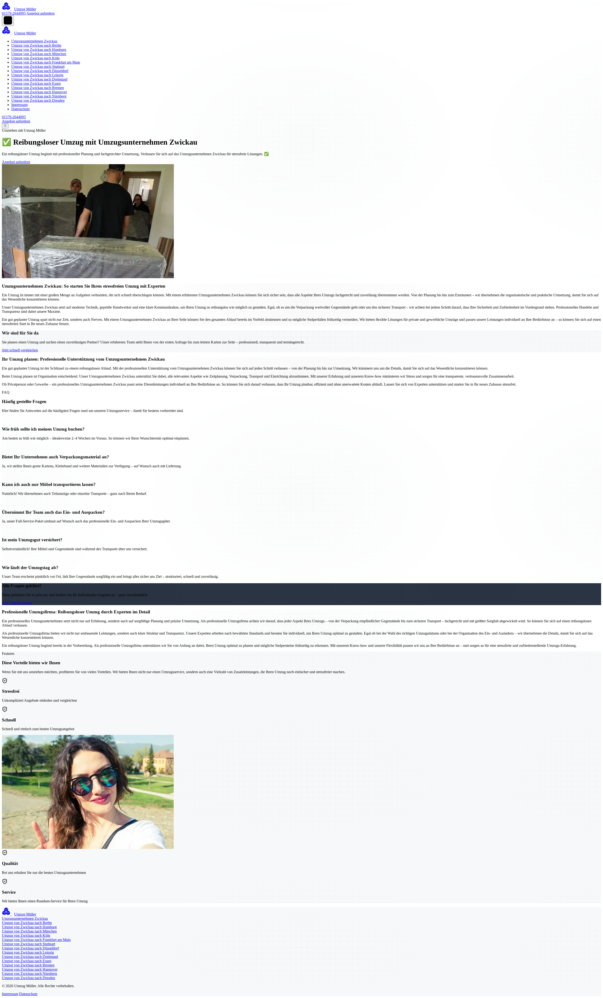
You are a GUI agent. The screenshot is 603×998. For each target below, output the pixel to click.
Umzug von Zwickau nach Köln (35, 58)
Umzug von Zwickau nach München (38, 54)
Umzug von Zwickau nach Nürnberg (38, 96)
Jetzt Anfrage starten (17, 603)
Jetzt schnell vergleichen (20, 350)
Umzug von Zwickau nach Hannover (39, 92)
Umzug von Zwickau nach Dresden (38, 100)
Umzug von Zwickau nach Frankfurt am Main (45, 62)
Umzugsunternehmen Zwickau (34, 41)
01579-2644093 (14, 13)
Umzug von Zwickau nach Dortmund (39, 79)
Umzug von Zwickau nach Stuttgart (38, 67)
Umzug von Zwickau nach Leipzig (37, 75)
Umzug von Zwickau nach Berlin (36, 45)
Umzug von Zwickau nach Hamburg (38, 50)
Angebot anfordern (40, 13)
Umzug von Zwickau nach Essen (36, 83)
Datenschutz (20, 109)
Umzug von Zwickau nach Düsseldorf (39, 71)
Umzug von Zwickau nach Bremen (37, 88)
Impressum (19, 105)
